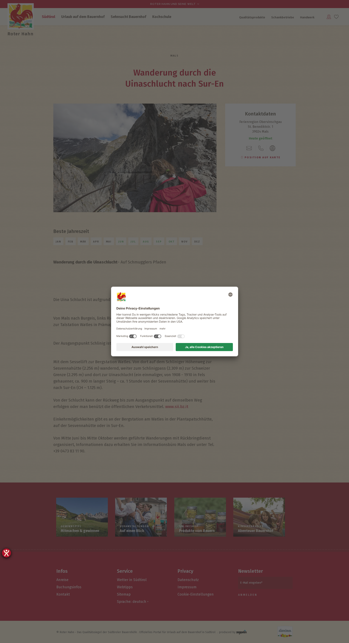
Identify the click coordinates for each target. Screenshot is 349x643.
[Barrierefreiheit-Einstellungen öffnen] (6, 553)
